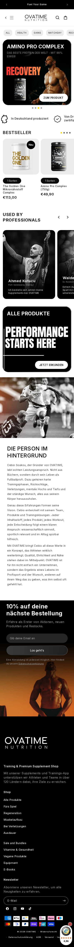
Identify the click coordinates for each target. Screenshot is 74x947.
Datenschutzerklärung (31, 663)
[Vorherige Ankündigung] (7, 5)
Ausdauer (10, 833)
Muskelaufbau (13, 819)
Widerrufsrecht (48, 931)
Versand (49, 937)
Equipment (11, 863)
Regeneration (12, 813)
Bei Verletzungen (15, 826)
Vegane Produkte (15, 856)
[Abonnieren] (64, 900)
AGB (38, 937)
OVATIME (31, 931)
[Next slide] (67, 217)
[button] (12, 18)
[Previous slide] (58, 217)
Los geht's (37, 650)
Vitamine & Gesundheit (19, 849)
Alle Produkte (13, 800)
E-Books (9, 869)
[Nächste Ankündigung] (67, 5)
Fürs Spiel (10, 806)
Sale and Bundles (15, 843)
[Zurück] (6, 18)
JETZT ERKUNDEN (51, 364)
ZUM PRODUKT (53, 97)
